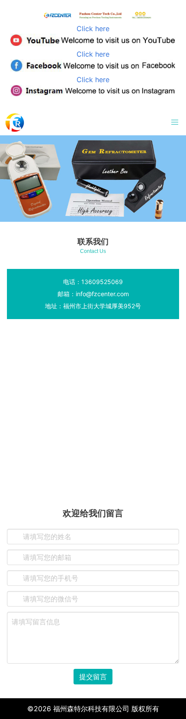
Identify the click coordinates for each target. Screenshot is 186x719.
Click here (93, 28)
